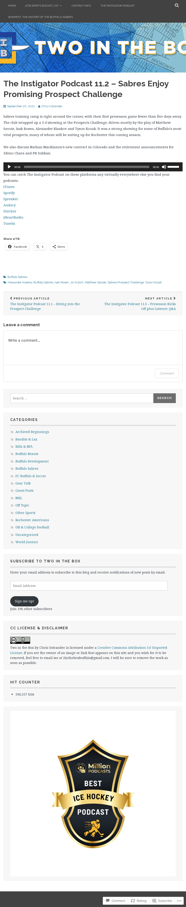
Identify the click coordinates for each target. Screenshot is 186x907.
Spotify (9, 192)
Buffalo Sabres (17, 277)
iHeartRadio (13, 217)
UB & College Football (32, 527)
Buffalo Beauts (26, 454)
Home (12, 5)
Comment (167, 373)
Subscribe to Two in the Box (45, 561)
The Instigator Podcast (118, 5)
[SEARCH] (177, 5)
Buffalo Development (32, 461)
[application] (93, 166)
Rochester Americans (32, 520)
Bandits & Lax (26, 439)
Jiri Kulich (76, 282)
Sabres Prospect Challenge (126, 282)
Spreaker (10, 199)
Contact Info (81, 5)
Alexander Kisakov (19, 282)
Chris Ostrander (51, 106)
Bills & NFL (24, 446)
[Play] (9, 167)
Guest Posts (24, 490)
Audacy (9, 205)
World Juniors (26, 542)
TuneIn (9, 223)
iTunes (9, 186)
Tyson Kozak (153, 282)
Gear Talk (23, 483)
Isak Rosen (62, 282)
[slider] (174, 166)
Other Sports (25, 513)
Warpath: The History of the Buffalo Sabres (40, 17)
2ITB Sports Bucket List (42, 5)
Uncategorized (26, 535)
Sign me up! (24, 601)
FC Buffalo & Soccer (30, 476)
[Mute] (164, 167)
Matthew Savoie (95, 282)
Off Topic (22, 505)
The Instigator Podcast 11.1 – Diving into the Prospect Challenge (45, 304)
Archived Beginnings (32, 432)
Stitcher (9, 211)
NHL (18, 498)
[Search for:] (82, 398)
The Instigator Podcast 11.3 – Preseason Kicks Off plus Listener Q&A (140, 304)
